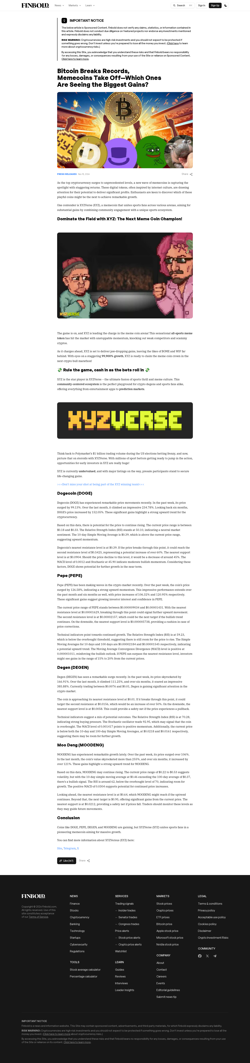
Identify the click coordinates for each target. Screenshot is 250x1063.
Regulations (77, 951)
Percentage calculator (83, 976)
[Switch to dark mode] (225, 5)
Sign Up (215, 5)
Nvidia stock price (167, 944)
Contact (161, 969)
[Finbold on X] (207, 956)
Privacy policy (206, 910)
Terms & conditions (210, 903)
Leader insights (124, 990)
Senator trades (126, 917)
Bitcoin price (164, 924)
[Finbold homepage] (40, 896)
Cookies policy (207, 924)
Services (121, 896)
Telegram (69, 848)
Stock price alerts (127, 937)
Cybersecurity (78, 944)
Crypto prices (164, 910)
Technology (77, 931)
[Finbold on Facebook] (200, 956)
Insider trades (125, 910)
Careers (161, 976)
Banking (75, 924)
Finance (75, 903)
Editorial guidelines (168, 990)
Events (160, 983)
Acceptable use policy (212, 917)
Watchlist (121, 951)
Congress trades (127, 924)
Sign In (201, 5)
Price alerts (122, 931)
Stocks (74, 910)
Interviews (121, 983)
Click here (173, 43)
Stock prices (164, 903)
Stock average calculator (85, 969)
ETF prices (163, 917)
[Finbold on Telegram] (215, 956)
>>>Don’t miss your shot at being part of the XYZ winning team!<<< (100, 484)
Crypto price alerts (128, 944)
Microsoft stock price (169, 937)
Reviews (120, 976)
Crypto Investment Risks (213, 937)
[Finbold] (35, 5)
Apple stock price (167, 931)
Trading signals (124, 903)
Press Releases (67, 174)
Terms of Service (38, 916)
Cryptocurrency (79, 917)
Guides (119, 969)
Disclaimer (204, 931)
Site (59, 848)
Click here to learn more (75, 58)
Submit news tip (166, 997)
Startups (75, 937)
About (160, 963)
